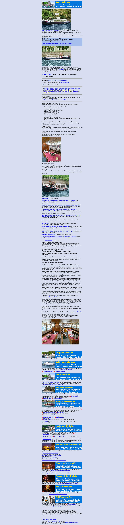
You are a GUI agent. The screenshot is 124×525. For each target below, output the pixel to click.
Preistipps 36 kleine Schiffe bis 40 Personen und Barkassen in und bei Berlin (60, 205)
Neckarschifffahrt (46, 434)
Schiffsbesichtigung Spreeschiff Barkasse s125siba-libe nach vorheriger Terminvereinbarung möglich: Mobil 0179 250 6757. (62, 89)
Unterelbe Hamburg (60, 371)
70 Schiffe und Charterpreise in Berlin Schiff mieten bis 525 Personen (58, 200)
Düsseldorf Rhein (60, 417)
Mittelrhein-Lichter (62, 494)
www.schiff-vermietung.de (54, 521)
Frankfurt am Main (47, 436)
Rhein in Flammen (53, 494)
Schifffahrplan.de (62, 483)
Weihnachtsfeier (62, 460)
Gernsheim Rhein (58, 398)
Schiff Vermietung (46, 198)
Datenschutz (74, 522)
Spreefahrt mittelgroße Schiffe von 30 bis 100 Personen (55, 226)
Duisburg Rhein (47, 419)
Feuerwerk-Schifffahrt (72, 483)
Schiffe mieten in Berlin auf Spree (51, 382)
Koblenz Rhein (60, 412)
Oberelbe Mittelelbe (48, 371)
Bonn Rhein (46, 414)
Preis (43, 84)
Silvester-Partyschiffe (64, 470)
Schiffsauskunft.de (71, 504)
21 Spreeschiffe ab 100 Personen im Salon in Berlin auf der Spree (58, 231)
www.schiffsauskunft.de (51, 519)
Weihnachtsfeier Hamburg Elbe (50, 453)
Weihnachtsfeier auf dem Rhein (49, 460)
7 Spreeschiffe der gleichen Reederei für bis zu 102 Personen (57, 43)
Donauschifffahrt (47, 439)
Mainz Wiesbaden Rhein (49, 412)
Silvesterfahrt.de (55, 470)
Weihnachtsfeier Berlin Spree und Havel (51, 455)
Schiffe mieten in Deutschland (66, 369)
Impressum (68, 522)
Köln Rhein (54, 414)
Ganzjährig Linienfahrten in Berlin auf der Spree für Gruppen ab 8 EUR (59, 236)
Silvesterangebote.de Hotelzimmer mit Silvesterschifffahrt (56, 472)
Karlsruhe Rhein (75, 396)
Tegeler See (61, 69)
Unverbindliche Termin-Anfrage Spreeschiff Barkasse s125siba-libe (59, 90)
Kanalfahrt (45, 421)
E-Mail (43, 519)
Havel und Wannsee (46, 384)
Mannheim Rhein (47, 398)
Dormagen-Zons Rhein (48, 417)
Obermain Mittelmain (59, 436)
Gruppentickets (48, 240)
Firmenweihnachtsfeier (47, 216)
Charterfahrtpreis (65, 82)
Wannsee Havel (45, 223)
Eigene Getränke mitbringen (48, 234)
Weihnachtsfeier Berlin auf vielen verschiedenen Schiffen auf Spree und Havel (61, 215)
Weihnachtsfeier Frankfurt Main (49, 457)
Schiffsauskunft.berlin (57, 384)
